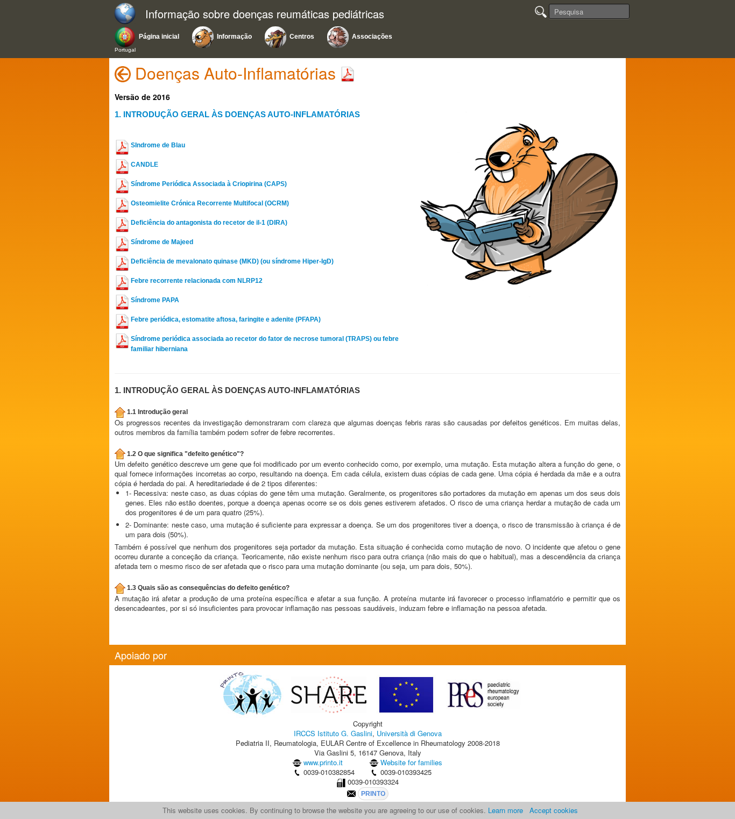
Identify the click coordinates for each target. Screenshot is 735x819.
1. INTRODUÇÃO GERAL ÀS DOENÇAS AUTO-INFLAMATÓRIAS (237, 114)
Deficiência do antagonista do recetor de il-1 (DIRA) (209, 222)
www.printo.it (323, 762)
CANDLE (144, 164)
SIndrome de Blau (158, 145)
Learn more (505, 810)
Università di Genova (409, 733)
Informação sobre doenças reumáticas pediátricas (264, 14)
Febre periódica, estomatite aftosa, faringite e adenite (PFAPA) (226, 319)
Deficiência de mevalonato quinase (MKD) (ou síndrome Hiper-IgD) (232, 261)
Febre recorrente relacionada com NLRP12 (197, 280)
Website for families (411, 762)
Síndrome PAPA (155, 300)
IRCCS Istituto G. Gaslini (333, 733)
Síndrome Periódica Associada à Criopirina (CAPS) (209, 184)
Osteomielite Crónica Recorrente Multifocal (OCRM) (210, 203)
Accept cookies (553, 810)
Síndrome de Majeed (162, 242)
